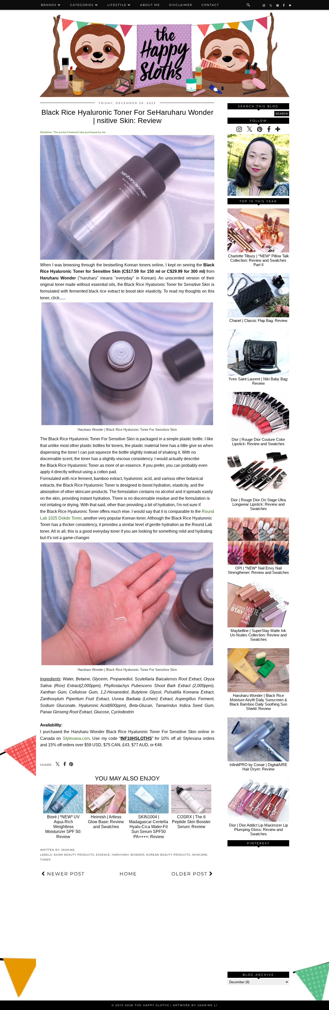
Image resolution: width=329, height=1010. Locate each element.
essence (103, 854)
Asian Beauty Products (74, 854)
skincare (199, 854)
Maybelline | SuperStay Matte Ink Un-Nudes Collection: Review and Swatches (258, 635)
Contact (210, 5)
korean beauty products (168, 854)
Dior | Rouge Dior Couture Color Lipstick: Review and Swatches (258, 441)
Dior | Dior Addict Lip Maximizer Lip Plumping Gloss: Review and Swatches (258, 829)
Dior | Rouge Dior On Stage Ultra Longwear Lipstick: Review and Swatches (258, 504)
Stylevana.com (76, 738)
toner (45, 859)
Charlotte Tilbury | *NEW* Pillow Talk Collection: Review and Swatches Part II (258, 260)
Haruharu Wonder (128, 854)
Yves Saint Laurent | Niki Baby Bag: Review (258, 381)
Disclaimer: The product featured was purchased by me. (73, 132)
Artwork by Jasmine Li (195, 1005)
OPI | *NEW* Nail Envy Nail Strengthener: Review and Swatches (258, 570)
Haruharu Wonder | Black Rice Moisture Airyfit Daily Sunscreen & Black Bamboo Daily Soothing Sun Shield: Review (258, 702)
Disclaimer (180, 5)
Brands (49, 5)
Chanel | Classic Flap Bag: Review (258, 320)
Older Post (190, 874)
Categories (82, 5)
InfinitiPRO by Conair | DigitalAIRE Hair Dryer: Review (258, 766)
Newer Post (65, 874)
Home (128, 874)
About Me (150, 5)
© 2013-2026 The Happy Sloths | (142, 1005)
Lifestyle (116, 5)
